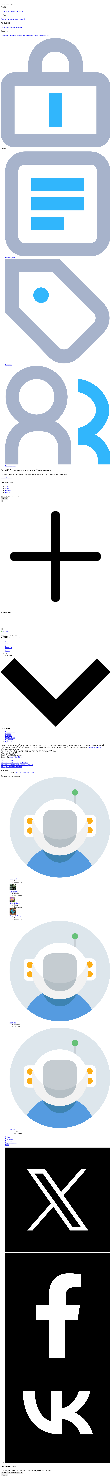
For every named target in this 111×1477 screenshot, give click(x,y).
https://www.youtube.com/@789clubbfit (14, 763)
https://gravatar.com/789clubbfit (11, 767)
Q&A (7, 488)
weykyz (12, 1129)
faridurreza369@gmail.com (24, 772)
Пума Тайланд (15, 903)
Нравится (8, 742)
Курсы (7, 492)
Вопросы (8, 736)
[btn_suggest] (2, 501)
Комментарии (10, 738)
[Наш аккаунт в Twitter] (57, 1252)
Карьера (8, 490)
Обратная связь (10, 1143)
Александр (14, 892)
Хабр (7, 486)
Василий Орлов (15, 916)
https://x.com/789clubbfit (9, 761)
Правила (8, 1141)
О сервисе (9, 1139)
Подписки (9, 740)
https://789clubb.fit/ (94, 747)
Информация (10, 732)
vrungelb (13, 1023)
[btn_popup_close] (4, 1475)
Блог (7, 1145)
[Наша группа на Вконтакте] (57, 1462)
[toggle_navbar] (2, 629)
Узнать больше (6, 478)
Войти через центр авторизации (12, 1473)
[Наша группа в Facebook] (57, 1357)
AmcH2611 (14, 879)
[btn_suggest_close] (4, 498)
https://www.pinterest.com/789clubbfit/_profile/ (17, 765)
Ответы (8, 734)
